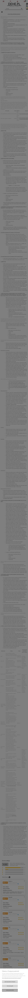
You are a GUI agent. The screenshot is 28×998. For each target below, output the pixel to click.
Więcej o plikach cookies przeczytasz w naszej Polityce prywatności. (11, 978)
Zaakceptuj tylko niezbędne (9, 981)
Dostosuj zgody (10, 986)
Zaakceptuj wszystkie (10, 990)
